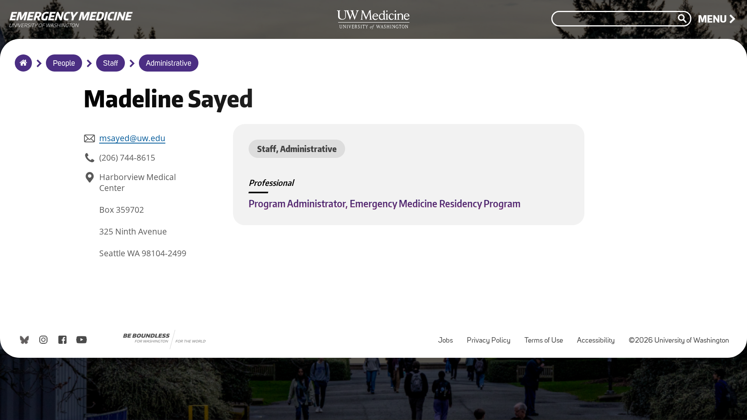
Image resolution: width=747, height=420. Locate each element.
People (64, 64)
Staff (110, 64)
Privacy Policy (492, 337)
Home (22, 68)
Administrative (168, 64)
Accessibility (599, 337)
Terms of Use (546, 337)
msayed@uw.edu (132, 138)
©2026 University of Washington (679, 341)
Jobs (448, 337)
